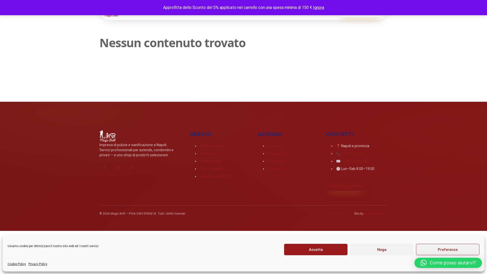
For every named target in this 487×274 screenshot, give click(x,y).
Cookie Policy (17, 264)
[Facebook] (104, 168)
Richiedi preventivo (346, 186)
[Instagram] (118, 168)
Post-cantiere (211, 169)
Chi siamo (276, 146)
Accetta (316, 249)
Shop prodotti (279, 153)
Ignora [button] (318, 7)
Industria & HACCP (215, 176)
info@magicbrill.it (355, 161)
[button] (448, 263)
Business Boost (376, 213)
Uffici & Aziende (212, 146)
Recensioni (277, 161)
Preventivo (276, 169)
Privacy (330, 213)
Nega (382, 249)
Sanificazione (211, 161)
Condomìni (208, 153)
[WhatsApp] (131, 168)
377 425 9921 (352, 153)
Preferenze (448, 249)
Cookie (342, 213)
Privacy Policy (37, 264)
